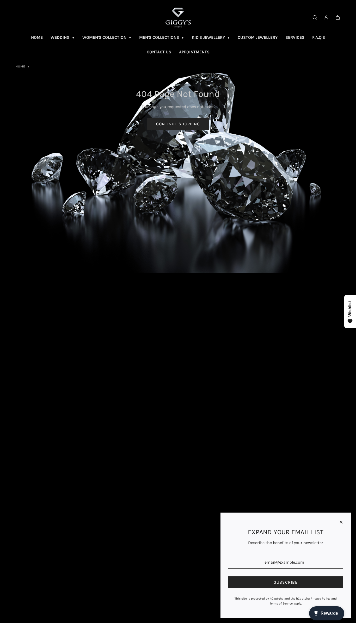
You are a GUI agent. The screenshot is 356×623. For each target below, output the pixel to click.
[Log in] (326, 17)
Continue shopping (178, 123)
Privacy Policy (320, 598)
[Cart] (337, 17)
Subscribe (286, 582)
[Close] (341, 522)
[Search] (315, 17)
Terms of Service (281, 603)
